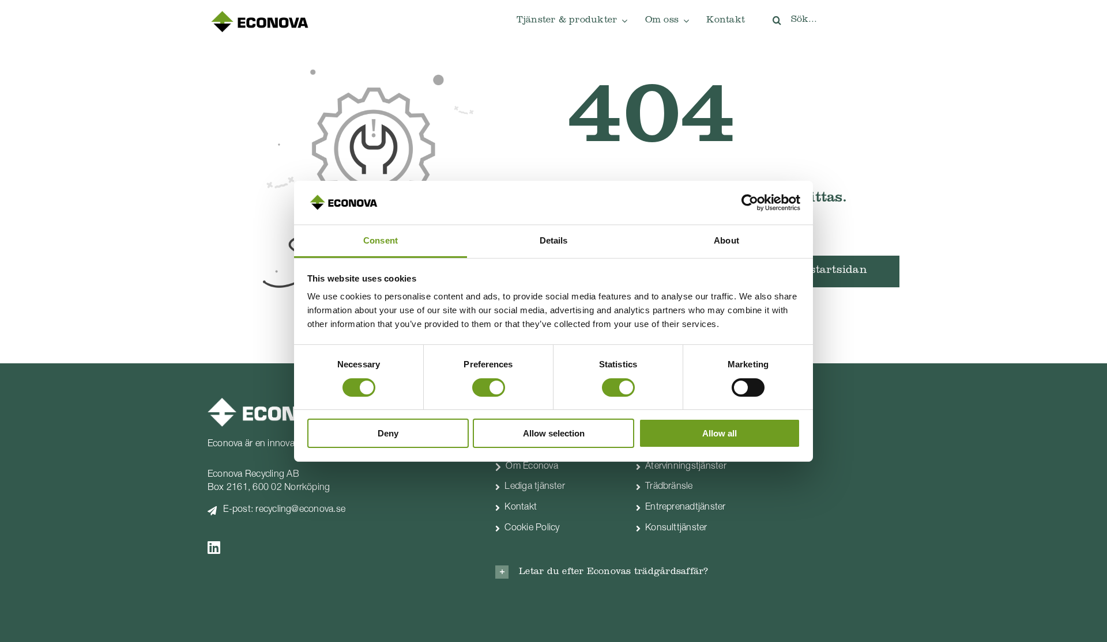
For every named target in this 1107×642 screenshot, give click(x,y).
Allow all (719, 433)
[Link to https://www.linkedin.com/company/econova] (334, 547)
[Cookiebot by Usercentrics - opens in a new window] (749, 202)
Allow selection (554, 433)
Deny (388, 433)
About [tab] (726, 240)
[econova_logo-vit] (272, 402)
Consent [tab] (380, 240)
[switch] (488, 387)
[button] (625, 572)
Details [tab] (554, 240)
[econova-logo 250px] (259, 13)
